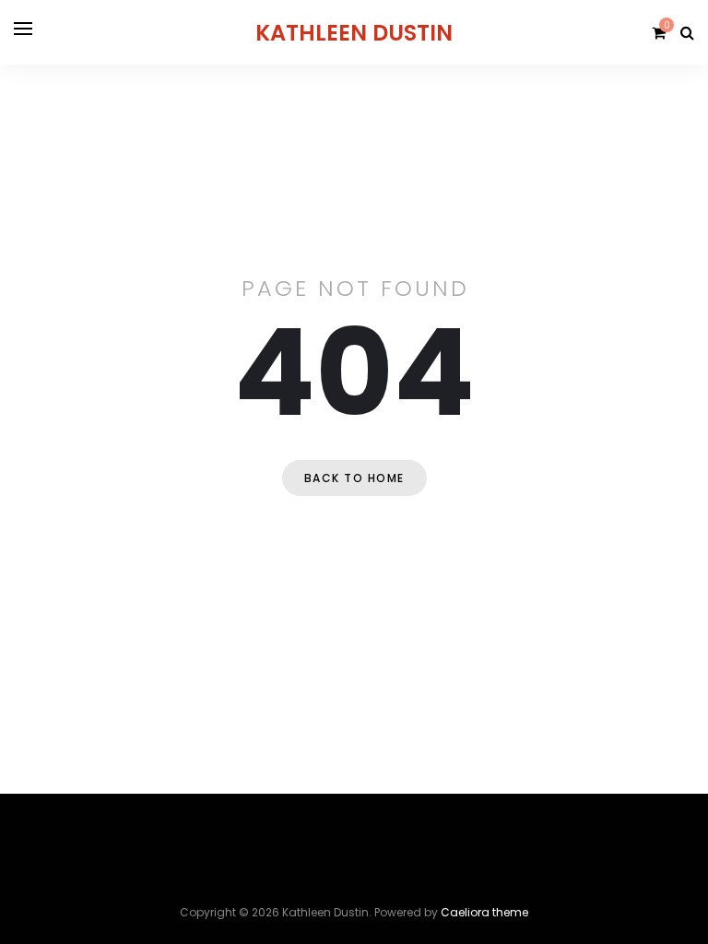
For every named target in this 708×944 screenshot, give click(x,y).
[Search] (687, 32)
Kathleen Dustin (354, 33)
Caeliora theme (484, 912)
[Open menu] (23, 28)
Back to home (354, 478)
